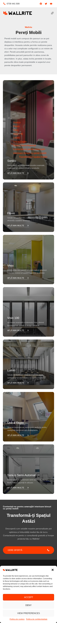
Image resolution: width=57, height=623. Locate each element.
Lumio (16, 138)
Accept (28, 597)
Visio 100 (18, 134)
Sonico (16, 122)
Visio (15, 130)
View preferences (28, 613)
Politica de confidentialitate (36, 619)
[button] (52, 569)
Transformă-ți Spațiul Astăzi (33, 157)
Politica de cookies (17, 619)
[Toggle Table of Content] (9, 118)
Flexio (16, 126)
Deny (28, 605)
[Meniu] (52, 13)
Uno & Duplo (20, 141)
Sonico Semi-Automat (24, 145)
